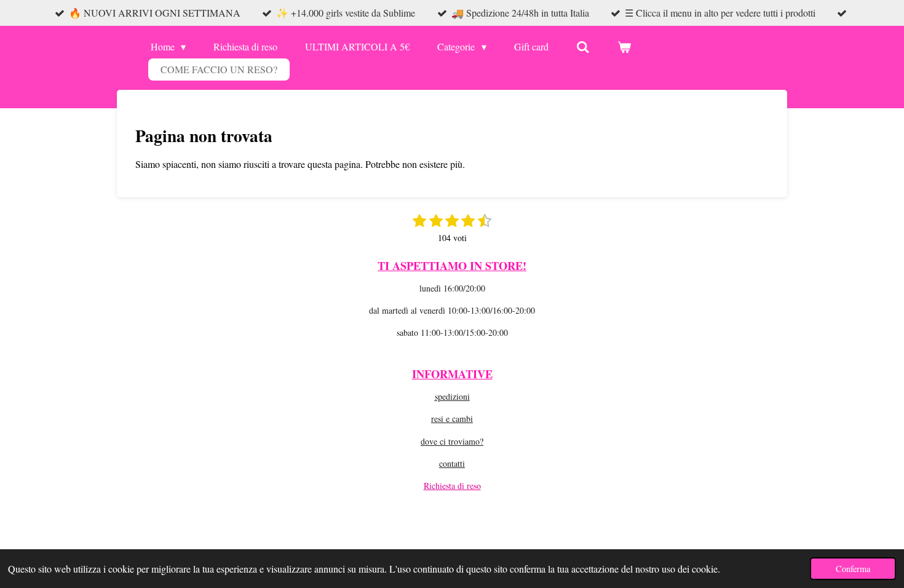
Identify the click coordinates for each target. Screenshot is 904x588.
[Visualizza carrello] (624, 46)
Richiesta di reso (452, 485)
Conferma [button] (853, 568)
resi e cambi (452, 418)
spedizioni (452, 396)
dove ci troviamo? (452, 441)
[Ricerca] (583, 46)
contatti (452, 463)
